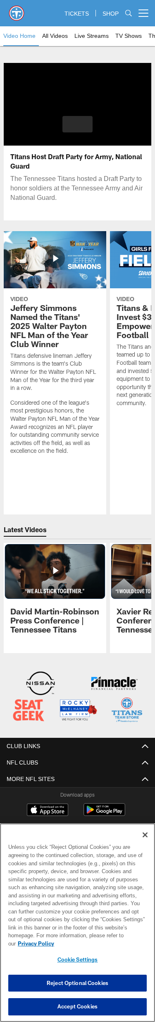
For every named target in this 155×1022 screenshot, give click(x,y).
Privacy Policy (99, 943)
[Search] (128, 13)
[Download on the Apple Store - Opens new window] (47, 810)
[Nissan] (40, 684)
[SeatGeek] (28, 710)
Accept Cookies (77, 1006)
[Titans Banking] (114, 684)
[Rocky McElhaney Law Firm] (78, 710)
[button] (77, 124)
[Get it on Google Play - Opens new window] (104, 813)
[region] (77, 927)
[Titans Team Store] (127, 710)
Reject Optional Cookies (77, 983)
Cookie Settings (77, 959)
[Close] (145, 843)
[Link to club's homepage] (16, 9)
